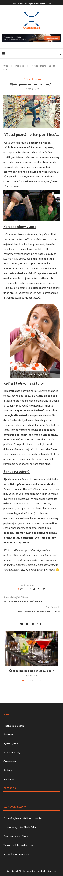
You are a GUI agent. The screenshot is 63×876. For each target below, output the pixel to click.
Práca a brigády (11, 752)
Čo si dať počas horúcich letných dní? (31, 670)
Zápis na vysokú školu (15, 836)
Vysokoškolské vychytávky (18, 845)
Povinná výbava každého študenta (22, 818)
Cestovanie (9, 761)
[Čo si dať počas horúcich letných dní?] (31, 648)
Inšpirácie (19, 65)
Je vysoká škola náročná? (17, 854)
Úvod (5, 65)
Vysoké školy (10, 743)
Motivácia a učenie (13, 725)
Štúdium (8, 734)
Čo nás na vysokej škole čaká (19, 827)
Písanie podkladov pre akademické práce (31, 3)
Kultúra (38, 79)
